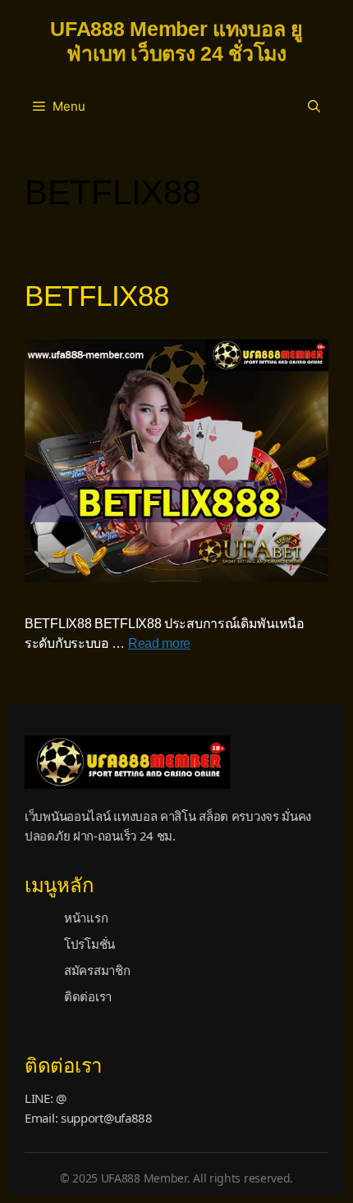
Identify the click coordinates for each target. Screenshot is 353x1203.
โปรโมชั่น (89, 944)
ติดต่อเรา (88, 996)
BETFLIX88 (96, 296)
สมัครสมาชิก (97, 970)
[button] (314, 106)
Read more (159, 643)
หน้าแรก (86, 917)
